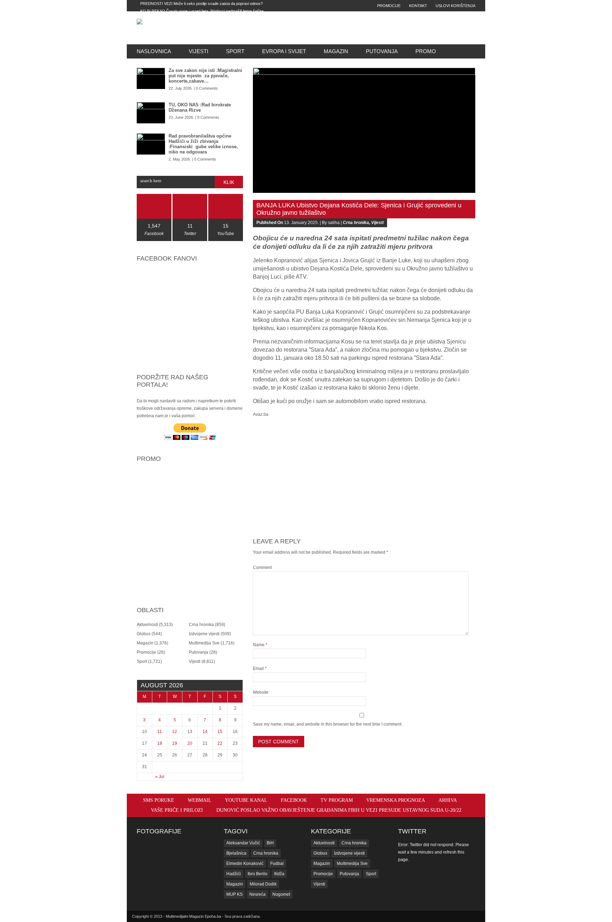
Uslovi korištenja (455, 6)
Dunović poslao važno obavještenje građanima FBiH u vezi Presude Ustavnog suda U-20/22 (338, 810)
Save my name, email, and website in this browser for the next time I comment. (327, 724)
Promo (425, 51)
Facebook (294, 800)
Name (260, 644)
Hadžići (233, 873)
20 (189, 743)
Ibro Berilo (257, 873)
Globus (144, 633)
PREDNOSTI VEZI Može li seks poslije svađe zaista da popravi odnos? (201, 3)
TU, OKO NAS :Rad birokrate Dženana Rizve (200, 107)
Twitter (412, 831)
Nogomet (281, 894)
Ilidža (279, 873)
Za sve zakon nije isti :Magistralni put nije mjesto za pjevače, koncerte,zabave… (205, 76)
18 (159, 743)
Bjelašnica (236, 853)
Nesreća (257, 894)
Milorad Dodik (263, 884)
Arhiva (447, 800)
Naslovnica (154, 51)
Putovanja (382, 51)
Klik (228, 182)
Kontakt (418, 6)
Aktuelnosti (147, 624)
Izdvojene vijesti (204, 633)
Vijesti (198, 51)
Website (260, 692)
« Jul (159, 776)
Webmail (199, 800)
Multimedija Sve (204, 643)
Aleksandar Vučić (243, 842)
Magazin (336, 51)
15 (219, 731)
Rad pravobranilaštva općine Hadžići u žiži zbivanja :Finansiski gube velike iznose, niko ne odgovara (203, 144)
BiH (270, 842)
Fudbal (277, 863)
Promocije (389, 6)
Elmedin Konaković (245, 863)
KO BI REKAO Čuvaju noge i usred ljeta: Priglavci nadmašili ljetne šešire (202, 11)
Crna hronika (201, 624)
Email (260, 668)
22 (219, 743)
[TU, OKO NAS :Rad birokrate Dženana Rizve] (151, 112)
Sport (235, 51)
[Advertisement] (356, 28)
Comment (262, 567)
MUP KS (234, 894)
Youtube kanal (246, 800)
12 (174, 731)
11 (159, 731)
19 (174, 743)
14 (205, 731)
